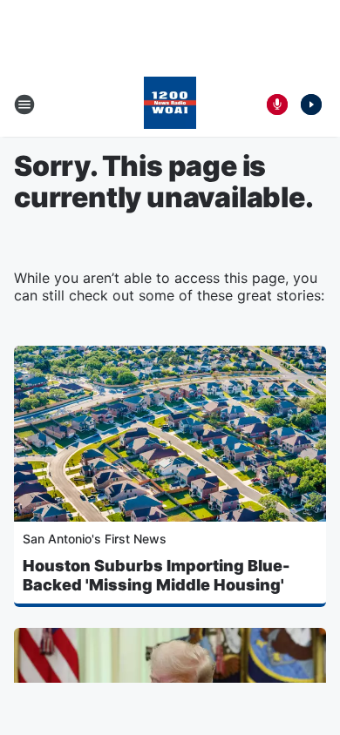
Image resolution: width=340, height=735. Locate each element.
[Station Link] (170, 104)
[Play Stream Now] (311, 104)
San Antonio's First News (95, 538)
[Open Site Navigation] (24, 104)
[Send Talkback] (277, 104)
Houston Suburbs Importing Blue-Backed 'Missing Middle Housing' (156, 575)
